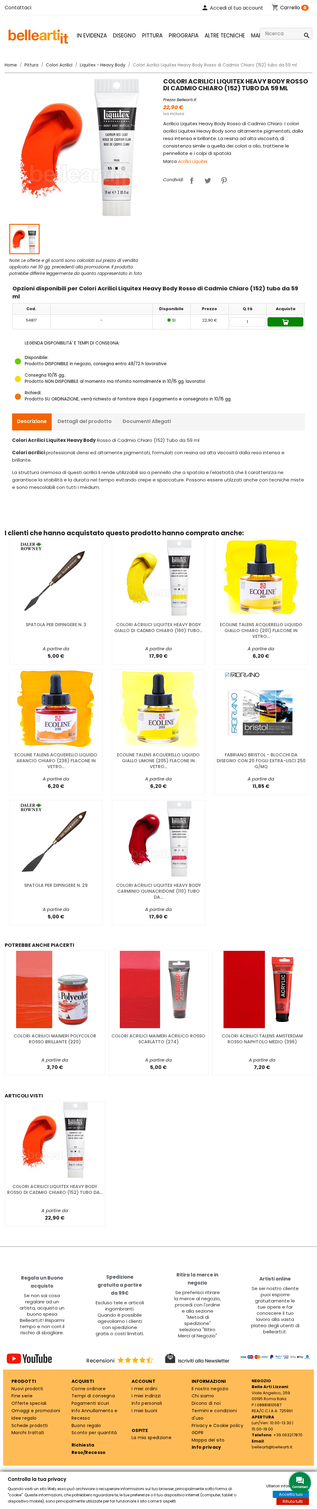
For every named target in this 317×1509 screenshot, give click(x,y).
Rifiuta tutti (293, 1501)
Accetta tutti (291, 1494)
